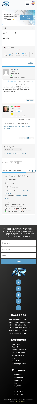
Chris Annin (17, 50)
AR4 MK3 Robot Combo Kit (18, 319)
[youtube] (18, 282)
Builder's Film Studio (21, 401)
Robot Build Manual (18, 350)
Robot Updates (18, 377)
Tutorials (15, 347)
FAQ (13, 358)
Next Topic (21, 153)
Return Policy (18, 394)
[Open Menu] (27, 3)
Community (18, 380)
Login (16, 383)
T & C (16, 388)
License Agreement (18, 364)
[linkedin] (18, 288)
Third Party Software (18, 352)
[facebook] (18, 295)
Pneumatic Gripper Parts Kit (18, 330)
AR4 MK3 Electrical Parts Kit (18, 328)
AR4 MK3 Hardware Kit (17, 325)
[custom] (18, 301)
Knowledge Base (18, 355)
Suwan (16, 69)
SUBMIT (19, 261)
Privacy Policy (18, 391)
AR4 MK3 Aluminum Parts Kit (18, 322)
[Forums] (4, 33)
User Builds (16, 361)
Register (17, 386)
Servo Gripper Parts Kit (17, 333)
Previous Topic (11, 153)
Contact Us (18, 375)
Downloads (16, 344)
